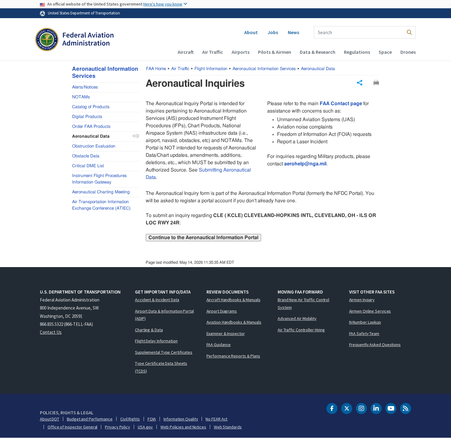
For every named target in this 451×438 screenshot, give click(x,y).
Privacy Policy (117, 427)
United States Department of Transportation (84, 12)
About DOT (49, 419)
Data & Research (317, 52)
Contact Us (51, 332)
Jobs (273, 32)
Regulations (357, 52)
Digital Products (87, 116)
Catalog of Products (91, 107)
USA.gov (145, 427)
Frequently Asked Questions (375, 344)
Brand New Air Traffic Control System (303, 303)
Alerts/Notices (85, 87)
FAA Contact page (341, 103)
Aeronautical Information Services (264, 69)
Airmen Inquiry (362, 299)
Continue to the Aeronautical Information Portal (203, 237)
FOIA (152, 419)
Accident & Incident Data (157, 299)
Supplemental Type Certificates (163, 352)
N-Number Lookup (365, 322)
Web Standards (228, 427)
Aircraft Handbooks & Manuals (233, 299)
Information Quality (181, 419)
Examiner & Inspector (225, 333)
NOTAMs (81, 97)
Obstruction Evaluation (93, 146)
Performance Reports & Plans (233, 356)
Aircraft (186, 52)
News (293, 32)
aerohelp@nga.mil (305, 163)
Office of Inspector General (72, 427)
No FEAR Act (216, 419)
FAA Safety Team (364, 333)
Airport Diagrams (221, 311)
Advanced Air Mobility (297, 318)
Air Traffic (212, 52)
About (251, 32)
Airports (240, 52)
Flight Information (211, 69)
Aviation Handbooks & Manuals (233, 322)
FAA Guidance (218, 344)
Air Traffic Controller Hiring (301, 330)
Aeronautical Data (318, 69)
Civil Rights (130, 419)
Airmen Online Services (370, 311)
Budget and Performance (90, 419)
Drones (408, 52)
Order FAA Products (91, 126)
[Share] (359, 82)
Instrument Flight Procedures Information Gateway (99, 178)
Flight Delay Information (156, 341)
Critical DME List (88, 166)
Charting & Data (149, 330)
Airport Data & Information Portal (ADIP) (164, 315)
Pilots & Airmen (274, 52)
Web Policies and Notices (183, 427)
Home (156, 69)
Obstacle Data (85, 156)
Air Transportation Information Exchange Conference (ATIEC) (101, 204)
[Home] (74, 40)
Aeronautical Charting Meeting (101, 192)
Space (385, 52)
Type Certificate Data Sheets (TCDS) (161, 367)
